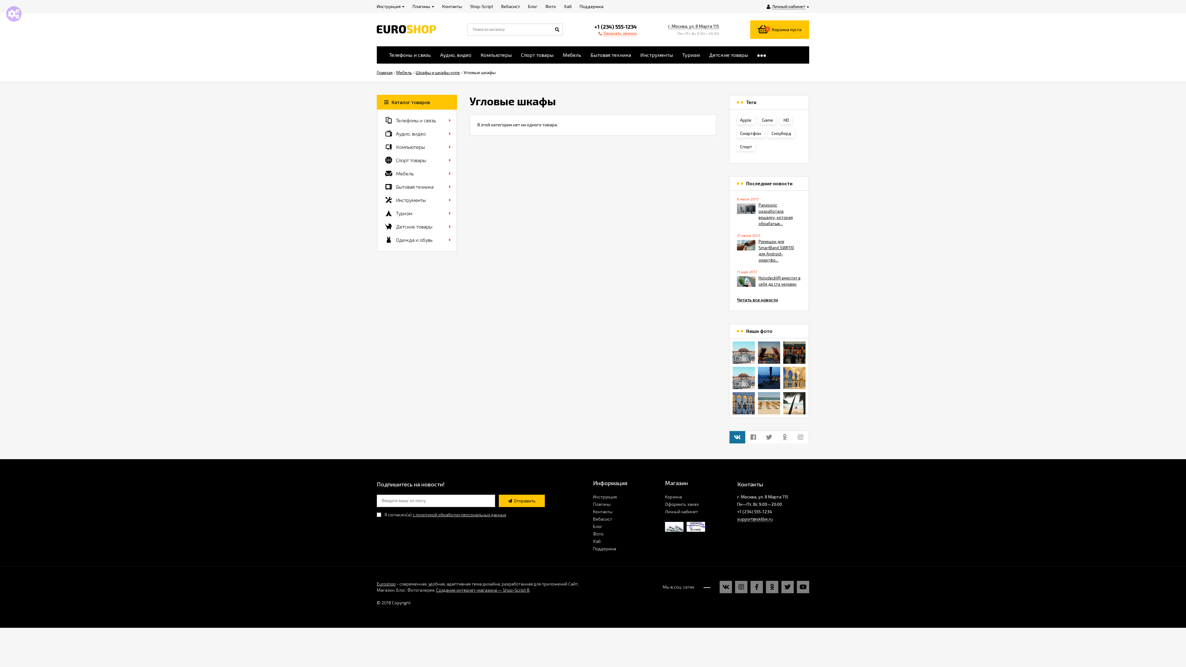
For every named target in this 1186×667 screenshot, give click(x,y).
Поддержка (604, 548)
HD (786, 120)
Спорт (746, 146)
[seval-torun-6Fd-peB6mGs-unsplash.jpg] (769, 378)
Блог (597, 526)
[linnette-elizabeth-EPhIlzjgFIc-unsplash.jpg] (794, 378)
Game (767, 120)
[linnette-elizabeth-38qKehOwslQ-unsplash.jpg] (744, 403)
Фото (598, 533)
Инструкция (605, 496)
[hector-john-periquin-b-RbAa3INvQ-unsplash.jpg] (769, 403)
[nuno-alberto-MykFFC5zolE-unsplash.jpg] (794, 353)
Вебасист (602, 519)
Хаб (597, 541)
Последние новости (769, 183)
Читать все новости (757, 299)
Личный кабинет (681, 511)
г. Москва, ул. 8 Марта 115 (693, 26)
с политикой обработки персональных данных (459, 514)
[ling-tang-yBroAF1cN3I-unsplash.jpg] (744, 353)
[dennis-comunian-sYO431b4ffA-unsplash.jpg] (794, 403)
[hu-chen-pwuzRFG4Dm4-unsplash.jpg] (769, 353)
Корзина (673, 496)
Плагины (602, 504)
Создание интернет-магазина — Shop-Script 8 (482, 590)
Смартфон (750, 133)
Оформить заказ (682, 504)
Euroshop (386, 583)
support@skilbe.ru (755, 519)
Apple (745, 120)
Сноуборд (781, 133)
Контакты (602, 511)
